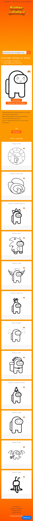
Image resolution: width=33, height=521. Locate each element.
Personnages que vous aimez (12, 63)
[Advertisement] (16, 33)
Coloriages (7, 61)
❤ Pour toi (26, 517)
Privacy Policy (16, 511)
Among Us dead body (16, 173)
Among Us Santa (16, 352)
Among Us (16, 61)
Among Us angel (16, 263)
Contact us (16, 506)
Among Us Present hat (16, 293)
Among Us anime (16, 412)
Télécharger (16, 100)
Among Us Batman (16, 323)
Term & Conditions (16, 509)
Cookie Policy (16, 513)
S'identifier (7, 2)
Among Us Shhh (16, 143)
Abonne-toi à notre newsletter (21, 2)
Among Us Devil (16, 442)
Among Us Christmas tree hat (16, 382)
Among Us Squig (16, 472)
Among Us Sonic (16, 233)
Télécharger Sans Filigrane (16, 103)
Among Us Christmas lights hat (16, 203)
